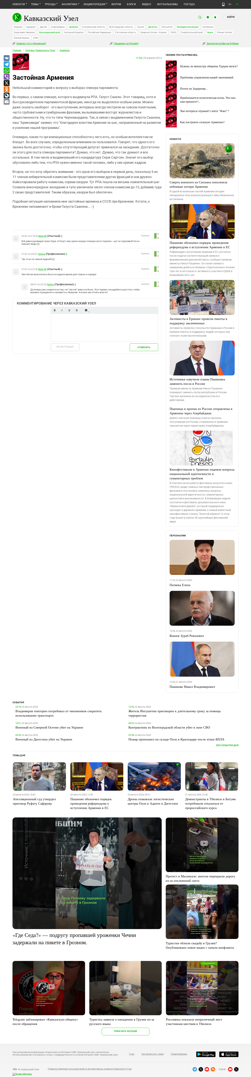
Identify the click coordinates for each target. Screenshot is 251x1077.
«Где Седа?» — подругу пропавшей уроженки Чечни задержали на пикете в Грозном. (74, 938)
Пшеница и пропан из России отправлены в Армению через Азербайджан (201, 410)
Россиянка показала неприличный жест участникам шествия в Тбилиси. (194, 1021)
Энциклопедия (94, 4)
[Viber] (6, 77)
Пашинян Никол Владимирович (192, 686)
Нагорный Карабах (73, 32)
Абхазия (18, 27)
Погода (189, 4)
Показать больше (125, 1031)
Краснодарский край (49, 32)
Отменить (143, 347)
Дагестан (152, 27)
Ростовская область (125, 32)
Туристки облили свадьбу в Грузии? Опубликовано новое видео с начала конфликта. (200, 945)
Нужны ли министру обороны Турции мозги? (209, 66)
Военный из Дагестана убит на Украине (43, 739)
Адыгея (43, 27)
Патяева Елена (180, 585)
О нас (132, 1054)
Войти (230, 17)
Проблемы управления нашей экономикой (206, 77)
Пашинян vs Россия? (126, 43)
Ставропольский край (191, 32)
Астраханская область (93, 27)
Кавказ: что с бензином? (31, 43)
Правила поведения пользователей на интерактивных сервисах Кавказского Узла (90, 1069)
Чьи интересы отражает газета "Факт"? (204, 111)
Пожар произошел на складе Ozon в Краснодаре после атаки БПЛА (176, 739)
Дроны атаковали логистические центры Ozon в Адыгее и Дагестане (153, 801)
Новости (18, 4)
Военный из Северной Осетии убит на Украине (49, 727)
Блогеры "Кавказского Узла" (40, 50)
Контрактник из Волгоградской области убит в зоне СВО (169, 727)
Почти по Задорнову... (194, 88)
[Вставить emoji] (86, 310)
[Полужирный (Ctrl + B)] (54, 310)
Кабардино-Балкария (188, 27)
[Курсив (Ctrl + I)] (62, 310)
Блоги (131, 4)
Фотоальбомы (167, 4)
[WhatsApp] (6, 71)
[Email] (6, 102)
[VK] (6, 58)
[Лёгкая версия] (223, 4)
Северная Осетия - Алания (153, 32)
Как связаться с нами (152, 1054)
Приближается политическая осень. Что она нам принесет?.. (207, 99)
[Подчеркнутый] (69, 310)
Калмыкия (207, 27)
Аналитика (69, 4)
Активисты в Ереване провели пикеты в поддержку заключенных (198, 320)
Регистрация (64, 346)
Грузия (140, 27)
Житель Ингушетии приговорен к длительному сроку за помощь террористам (174, 713)
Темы (35, 4)
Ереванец (65, 50)
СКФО (173, 32)
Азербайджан (58, 27)
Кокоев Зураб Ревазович (187, 635)
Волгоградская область (121, 27)
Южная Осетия (224, 32)
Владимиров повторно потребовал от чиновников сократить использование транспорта (58, 713)
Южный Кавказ (21, 38)
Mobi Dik (42, 236)
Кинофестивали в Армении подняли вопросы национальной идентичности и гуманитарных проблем (202, 473)
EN (237, 4)
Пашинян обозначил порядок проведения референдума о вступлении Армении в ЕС (200, 244)
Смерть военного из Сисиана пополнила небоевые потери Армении (198, 184)
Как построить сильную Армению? (202, 122)
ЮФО (35, 38)
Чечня (210, 32)
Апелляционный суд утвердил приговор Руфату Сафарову (34, 801)
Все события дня (227, 745)
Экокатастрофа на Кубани (222, 43)
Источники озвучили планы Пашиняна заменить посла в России (197, 381)
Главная (16, 50)
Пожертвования (179, 1054)
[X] (6, 83)
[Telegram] (6, 64)
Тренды (50, 4)
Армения (73, 27)
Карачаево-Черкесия (24, 32)
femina (41, 254)
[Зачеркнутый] (76, 310)
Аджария (30, 27)
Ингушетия (167, 27)
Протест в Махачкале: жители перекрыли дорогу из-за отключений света (200, 878)
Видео (146, 4)
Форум (116, 4)
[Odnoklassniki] (6, 89)
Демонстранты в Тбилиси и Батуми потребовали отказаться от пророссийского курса (210, 803)
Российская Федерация (99, 32)
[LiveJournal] (6, 96)
